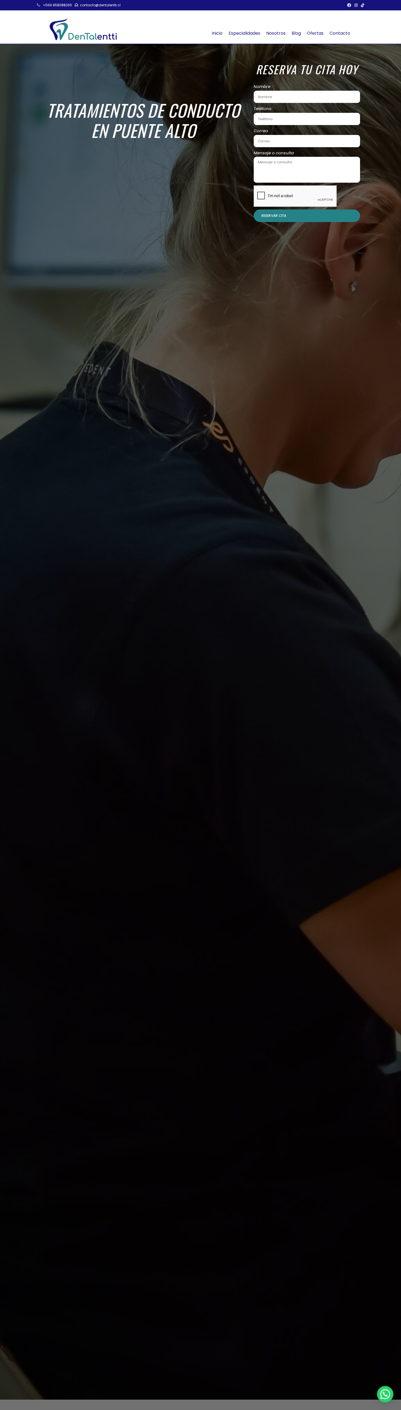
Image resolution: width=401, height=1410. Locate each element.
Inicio (217, 33)
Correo (261, 131)
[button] (385, 1394)
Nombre (262, 86)
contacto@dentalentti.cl (100, 5)
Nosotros (276, 33)
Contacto (340, 33)
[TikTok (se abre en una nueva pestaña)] (361, 5)
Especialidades (244, 33)
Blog (296, 33)
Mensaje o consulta (274, 153)
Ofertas (315, 33)
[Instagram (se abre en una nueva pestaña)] (356, 5)
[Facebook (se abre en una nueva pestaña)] (349, 5)
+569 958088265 (57, 5)
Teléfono (263, 108)
